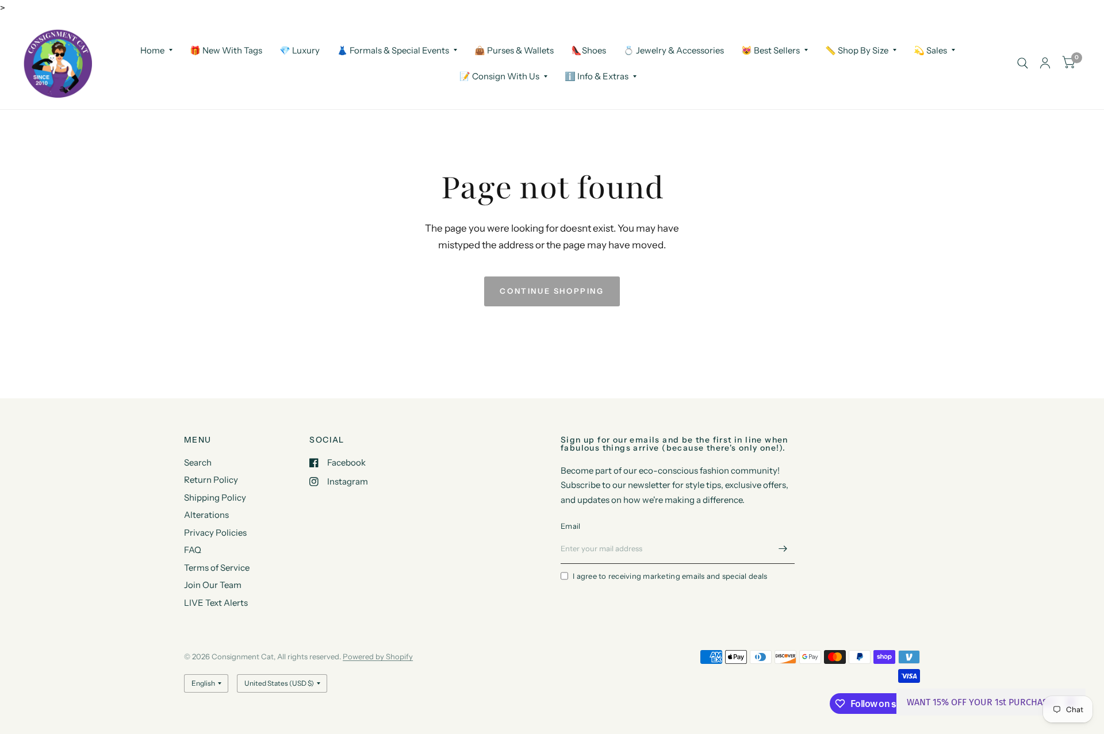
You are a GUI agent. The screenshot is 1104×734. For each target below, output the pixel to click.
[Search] (1022, 63)
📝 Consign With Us (499, 76)
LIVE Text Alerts (216, 602)
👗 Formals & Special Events (393, 49)
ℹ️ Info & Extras (596, 76)
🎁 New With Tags (226, 49)
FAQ (192, 549)
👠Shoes (588, 49)
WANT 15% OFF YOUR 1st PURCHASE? (982, 702)
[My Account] (1045, 63)
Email (570, 526)
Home (152, 49)
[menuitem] (156, 50)
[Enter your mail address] (783, 549)
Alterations (206, 514)
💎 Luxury (299, 49)
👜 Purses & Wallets (514, 49)
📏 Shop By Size (856, 49)
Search (198, 462)
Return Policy (211, 479)
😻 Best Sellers (770, 49)
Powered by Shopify (378, 656)
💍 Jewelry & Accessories (673, 49)
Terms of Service (217, 567)
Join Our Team (212, 584)
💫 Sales (930, 49)
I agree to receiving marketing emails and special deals (670, 576)
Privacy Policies (215, 532)
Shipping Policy (215, 497)
